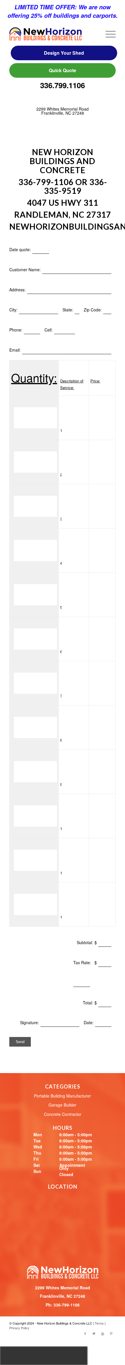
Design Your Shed (64, 52)
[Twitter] (94, 1333)
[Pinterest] (111, 1333)
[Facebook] (85, 1333)
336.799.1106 (62, 86)
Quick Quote (62, 70)
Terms (99, 1323)
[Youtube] (102, 1333)
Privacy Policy (19, 1327)
